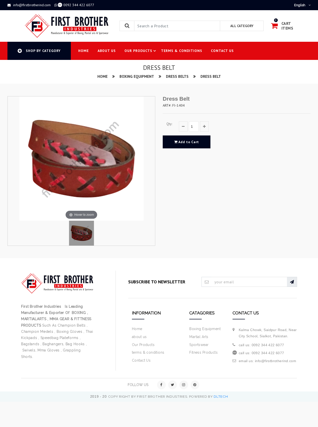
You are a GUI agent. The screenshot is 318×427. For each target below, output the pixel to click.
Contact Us (222, 50)
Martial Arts (198, 337)
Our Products (138, 50)
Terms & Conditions (181, 50)
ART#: (167, 105)
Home (83, 50)
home (102, 76)
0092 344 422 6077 (78, 5)
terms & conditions (148, 352)
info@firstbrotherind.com (32, 5)
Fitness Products (203, 352)
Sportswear (198, 345)
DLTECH (221, 396)
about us (139, 337)
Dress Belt (210, 76)
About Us (107, 50)
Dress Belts (177, 76)
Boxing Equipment (136, 76)
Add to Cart (188, 142)
